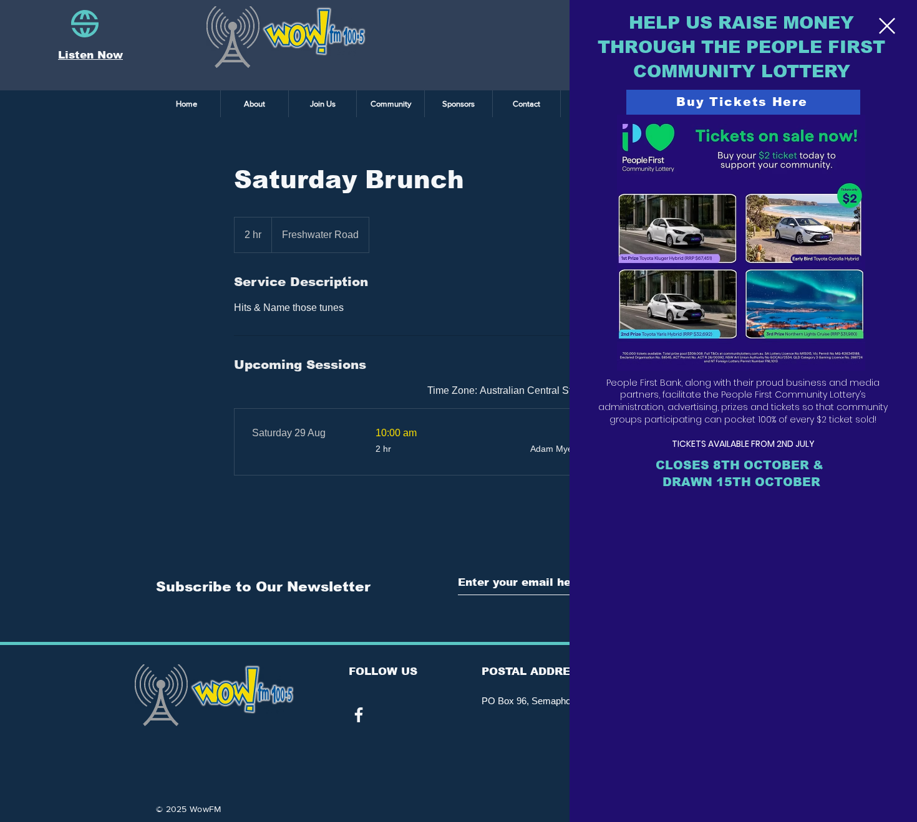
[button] (887, 26)
